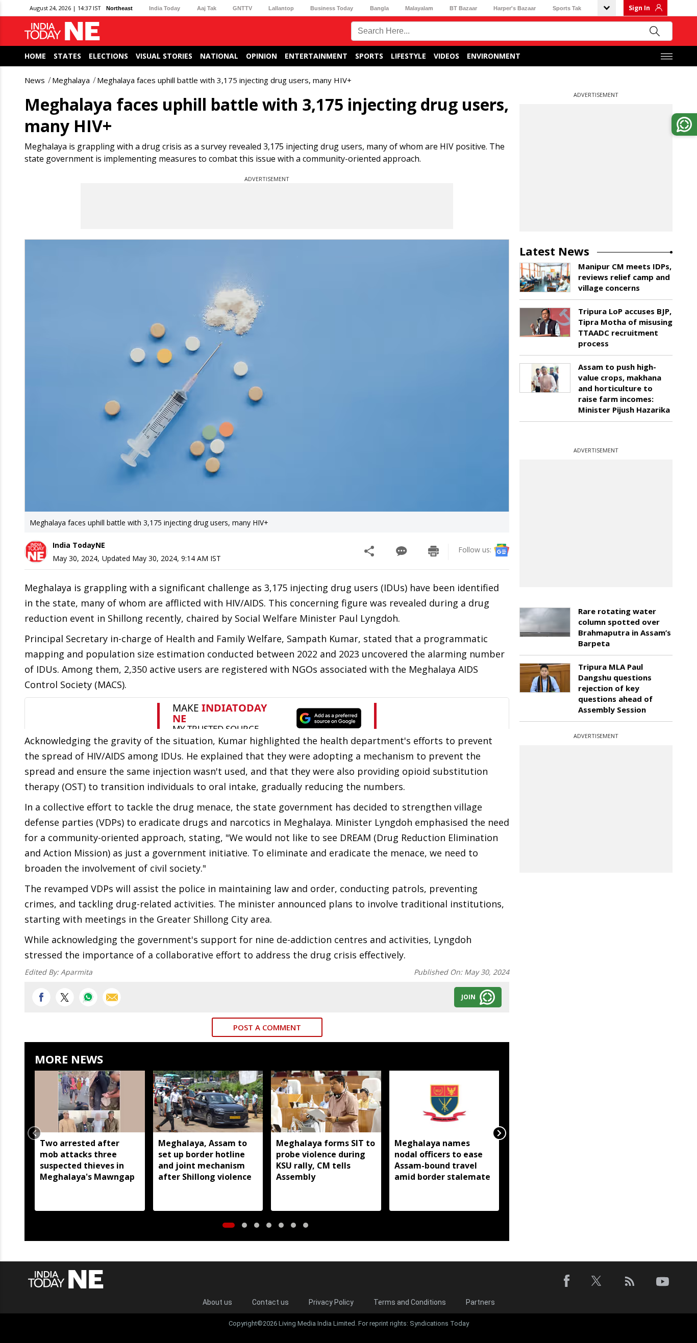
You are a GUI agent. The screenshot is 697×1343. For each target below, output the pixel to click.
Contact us (270, 1302)
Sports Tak (567, 8)
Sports (369, 56)
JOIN (468, 997)
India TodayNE (79, 545)
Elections (108, 56)
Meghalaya (71, 80)
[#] (88, 997)
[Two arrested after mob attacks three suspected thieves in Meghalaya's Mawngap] (90, 1101)
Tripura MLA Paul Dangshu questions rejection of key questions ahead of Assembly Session (615, 688)
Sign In (639, 8)
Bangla (379, 8)
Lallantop (281, 8)
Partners (480, 1302)
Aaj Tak (206, 8)
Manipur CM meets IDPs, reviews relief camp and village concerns (624, 277)
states (67, 56)
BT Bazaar (463, 8)
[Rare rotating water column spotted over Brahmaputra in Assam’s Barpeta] (545, 622)
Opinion (261, 56)
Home (35, 56)
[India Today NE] (62, 31)
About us (217, 1302)
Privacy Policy (331, 1302)
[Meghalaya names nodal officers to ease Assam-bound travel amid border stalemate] (444, 1101)
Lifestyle (408, 56)
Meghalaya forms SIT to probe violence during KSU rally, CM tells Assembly (325, 1159)
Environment (493, 56)
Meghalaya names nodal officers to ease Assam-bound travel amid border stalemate (442, 1159)
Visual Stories (164, 56)
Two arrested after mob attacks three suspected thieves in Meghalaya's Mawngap (87, 1159)
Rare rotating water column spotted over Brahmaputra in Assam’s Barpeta (624, 627)
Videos (446, 56)
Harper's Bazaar (514, 8)
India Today (164, 8)
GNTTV (242, 8)
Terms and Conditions (410, 1302)
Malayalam (419, 8)
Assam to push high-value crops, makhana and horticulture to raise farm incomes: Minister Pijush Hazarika (624, 388)
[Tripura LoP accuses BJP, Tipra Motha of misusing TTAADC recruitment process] (545, 322)
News (34, 80)
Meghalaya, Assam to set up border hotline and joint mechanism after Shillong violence (205, 1159)
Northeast (119, 8)
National (219, 56)
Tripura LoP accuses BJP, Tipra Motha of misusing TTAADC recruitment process (625, 327)
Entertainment (316, 56)
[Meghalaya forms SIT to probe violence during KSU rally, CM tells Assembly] (326, 1101)
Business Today (331, 8)
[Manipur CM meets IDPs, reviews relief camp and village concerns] (545, 277)
